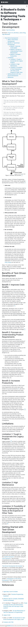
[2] (24, 182)
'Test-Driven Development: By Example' (12, 566)
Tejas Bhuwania (6, 34)
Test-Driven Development (11, 38)
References (10, 77)
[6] (11, 441)
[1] (22, 175)
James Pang (22, 32)
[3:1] (25, 409)
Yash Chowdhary (10, 30)
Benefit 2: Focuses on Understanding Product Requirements (16, 51)
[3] (14, 305)
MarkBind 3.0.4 (10, 625)
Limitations (10, 57)
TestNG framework (9, 556)
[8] (7, 523)
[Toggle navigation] (25, 2)
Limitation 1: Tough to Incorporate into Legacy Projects (16, 61)
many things (8, 262)
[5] (18, 388)
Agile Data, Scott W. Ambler (10, 591)
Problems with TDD (8, 622)
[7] (7, 479)
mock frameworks (17, 313)
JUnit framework (6, 558)
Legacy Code (6, 615)
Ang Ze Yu (10, 32)
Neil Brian (16, 32)
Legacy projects (6, 441)
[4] (24, 329)
